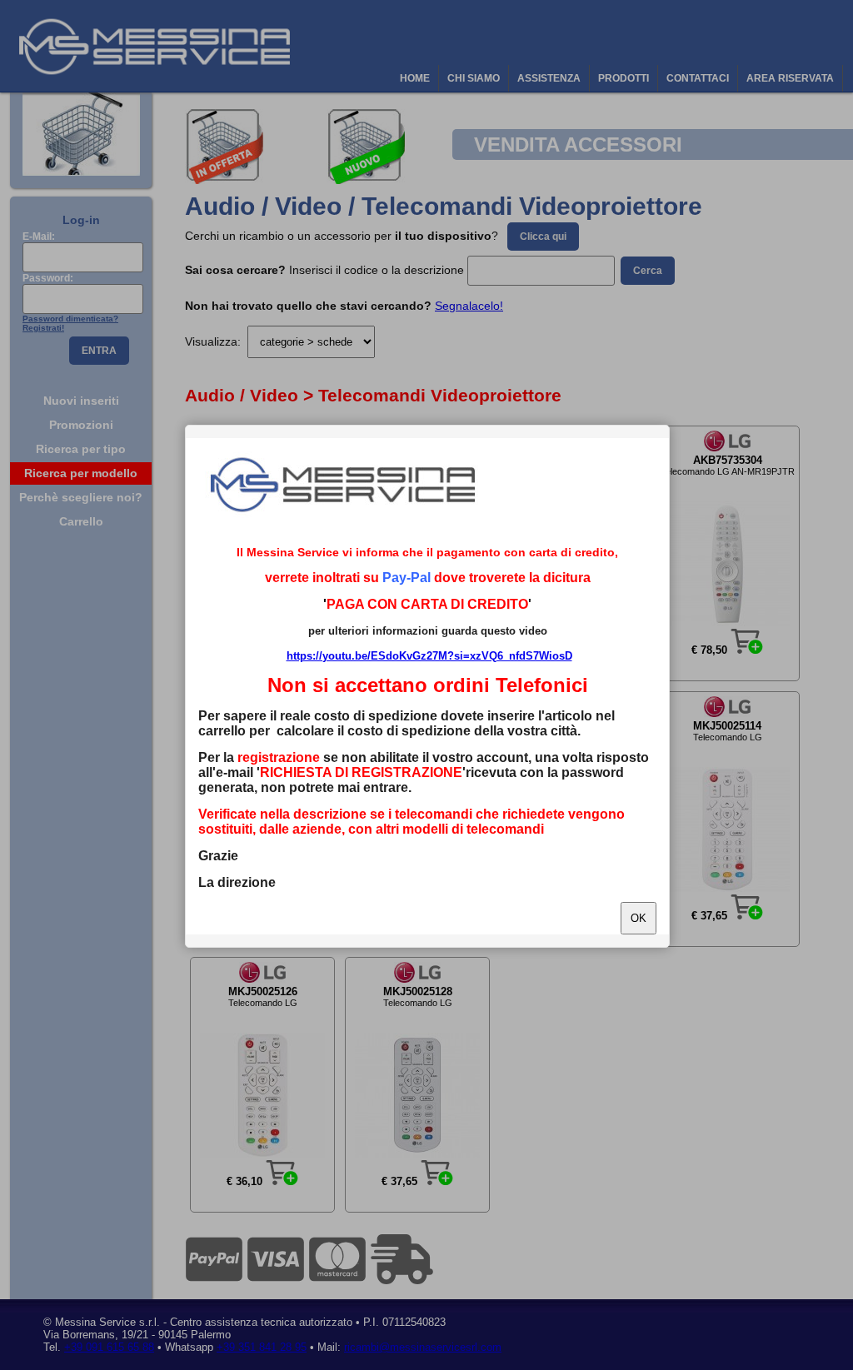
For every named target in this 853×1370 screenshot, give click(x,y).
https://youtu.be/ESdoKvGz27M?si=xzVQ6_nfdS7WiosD (429, 656)
